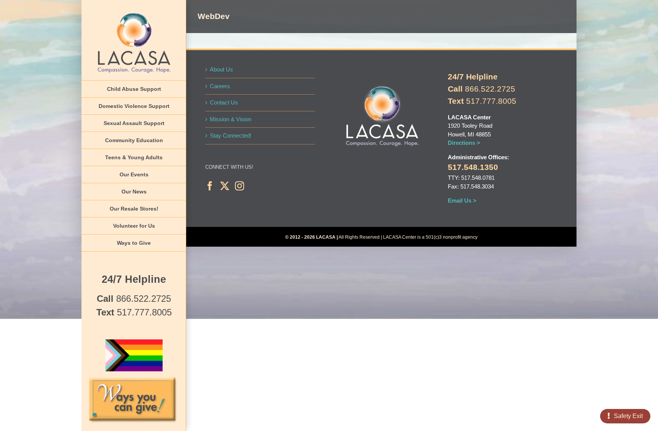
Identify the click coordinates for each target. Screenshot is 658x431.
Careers (220, 86)
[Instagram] (239, 185)
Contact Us (224, 102)
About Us (221, 69)
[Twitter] (224, 185)
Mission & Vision (230, 119)
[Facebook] (209, 185)
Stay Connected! (230, 135)
